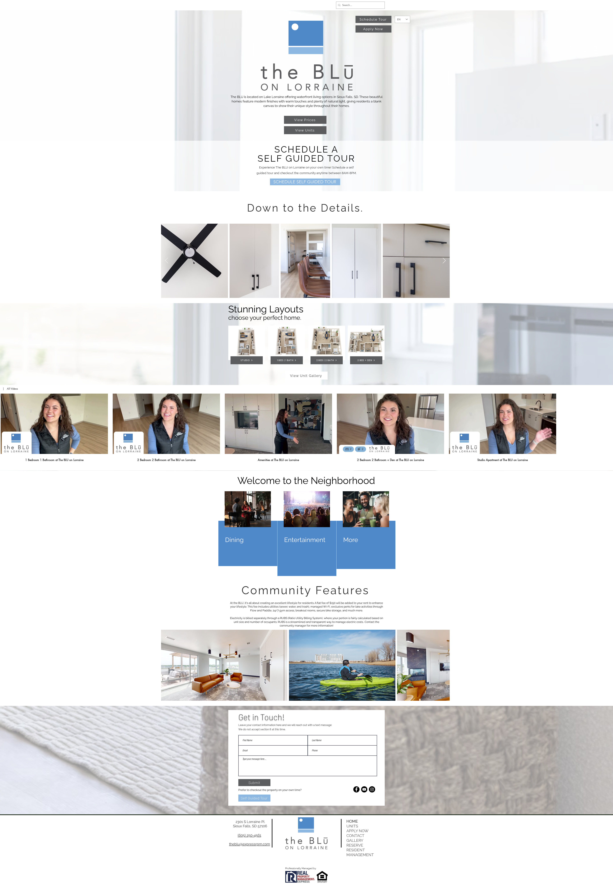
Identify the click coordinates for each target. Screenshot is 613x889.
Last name (313, 445)
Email (263, 458)
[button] (382, 403)
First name (266, 445)
